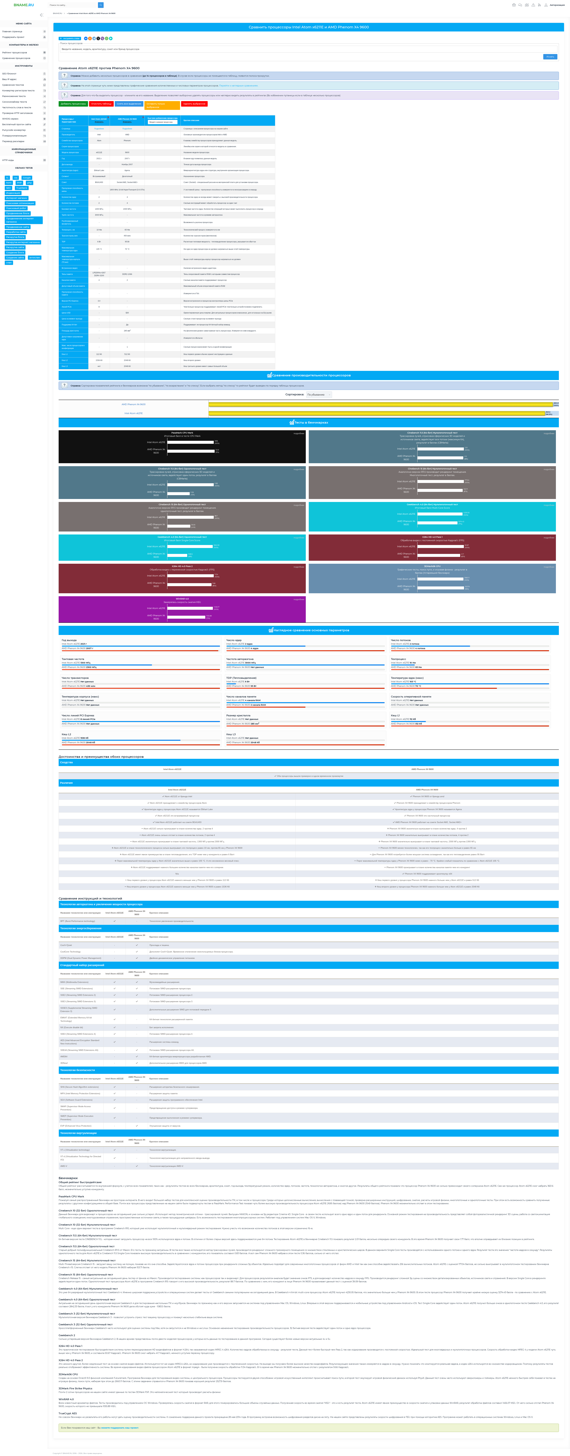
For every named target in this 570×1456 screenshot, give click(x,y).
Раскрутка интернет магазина (23, 242)
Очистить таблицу (101, 103)
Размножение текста (14, 96)
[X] (98, 38)
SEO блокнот (9, 73)
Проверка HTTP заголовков (17, 113)
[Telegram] (94, 38)
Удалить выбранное (194, 103)
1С (7, 177)
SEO (8, 188)
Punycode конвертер (14, 130)
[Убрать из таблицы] (108, 117)
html (8, 182)
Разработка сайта (16, 232)
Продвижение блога (17, 213)
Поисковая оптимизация (20, 203)
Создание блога (15, 252)
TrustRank (21, 188)
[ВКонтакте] (86, 38)
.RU (24, 5)
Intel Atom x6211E (99, 119)
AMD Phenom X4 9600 (127, 119)
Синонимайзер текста (14, 102)
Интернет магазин (16, 198)
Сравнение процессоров (16, 58)
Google (27, 177)
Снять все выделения (129, 103)
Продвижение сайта (17, 227)
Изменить (99, 122)
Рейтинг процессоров (14, 52)
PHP (19, 182)
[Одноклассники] (90, 38)
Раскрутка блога (15, 237)
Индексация (13, 193)
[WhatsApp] (106, 38)
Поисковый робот (16, 208)
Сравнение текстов (13, 85)
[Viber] (102, 38)
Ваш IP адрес (9, 79)
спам (9, 262)
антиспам (34, 257)
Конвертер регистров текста (18, 90)
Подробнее (99, 129)
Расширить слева (71, 39)
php (29, 182)
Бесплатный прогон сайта (16, 124)
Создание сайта (15, 257)
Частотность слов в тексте (16, 107)
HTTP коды (8, 160)
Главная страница (12, 31)
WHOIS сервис (10, 118)
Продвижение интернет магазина (20, 220)
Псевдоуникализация (14, 135)
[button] (554, 5)
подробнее (299, 433)
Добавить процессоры (73, 103)
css (15, 177)
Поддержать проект (13, 37)
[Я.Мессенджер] (111, 38)
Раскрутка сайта (15, 247)
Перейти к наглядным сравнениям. (238, 85)
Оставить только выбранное (156, 105)
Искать (550, 56)
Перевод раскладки (13, 141)
